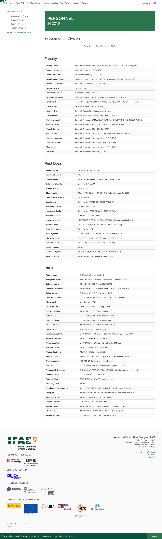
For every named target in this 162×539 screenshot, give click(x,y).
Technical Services (18, 24)
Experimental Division (20, 16)
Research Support (18, 28)
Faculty (87, 46)
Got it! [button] (154, 536)
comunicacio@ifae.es (146, 452)
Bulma (35, 524)
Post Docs (101, 46)
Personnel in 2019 (14, 11)
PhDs (113, 46)
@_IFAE (152, 457)
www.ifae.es (150, 454)
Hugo (27, 524)
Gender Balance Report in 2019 (20, 32)
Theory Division (17, 20)
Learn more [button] (69, 536)
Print (9, 527)
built (14, 524)
